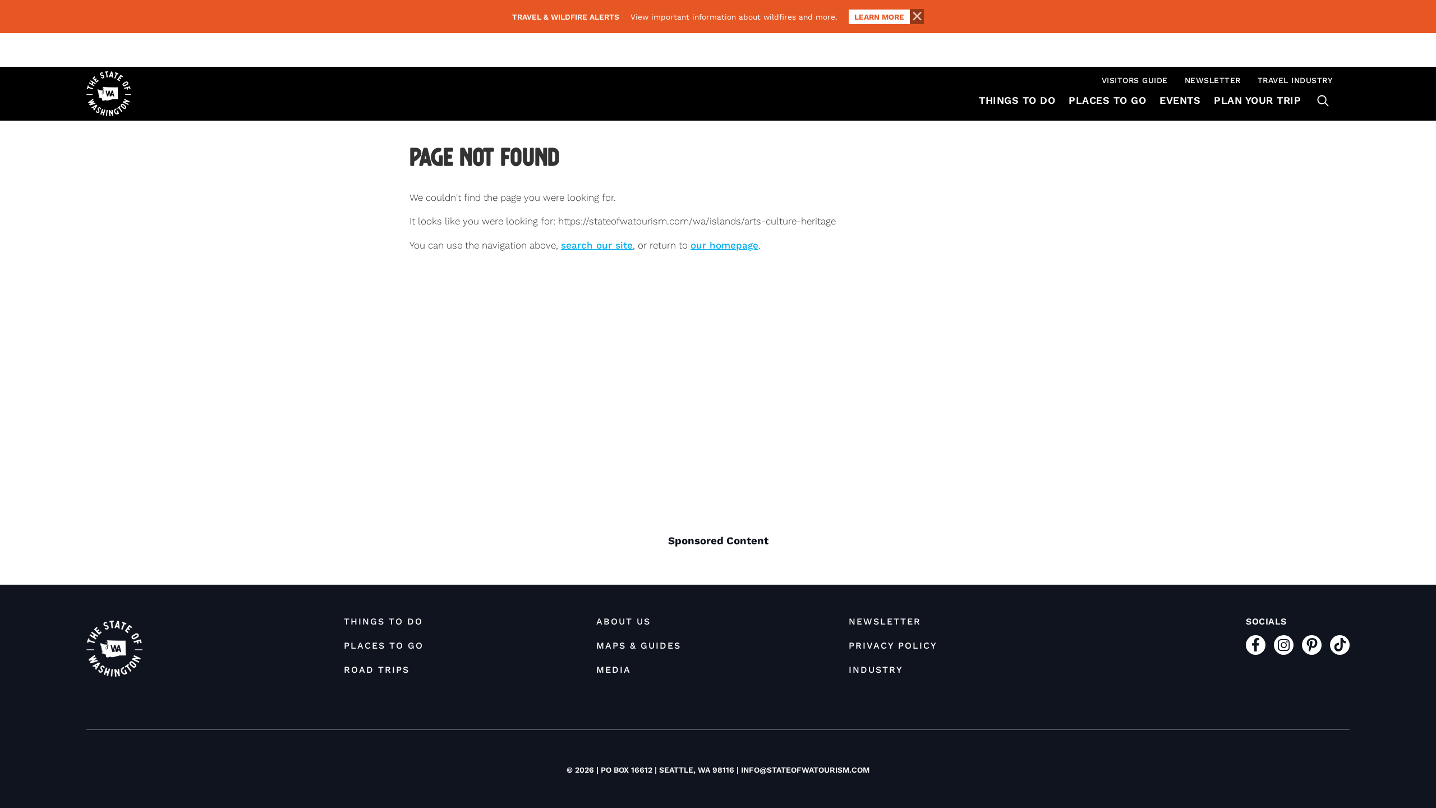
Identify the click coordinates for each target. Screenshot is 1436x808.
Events (1179, 100)
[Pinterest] (1312, 645)
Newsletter (1213, 80)
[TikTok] (1340, 645)
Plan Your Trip (1257, 100)
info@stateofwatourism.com (805, 769)
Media (613, 669)
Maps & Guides (638, 645)
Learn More (879, 16)
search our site (597, 245)
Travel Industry (1295, 80)
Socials (1266, 621)
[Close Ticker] (916, 16)
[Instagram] (1284, 645)
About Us (623, 621)
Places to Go (1107, 100)
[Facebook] (1255, 645)
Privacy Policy (893, 645)
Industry (876, 669)
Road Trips (376, 669)
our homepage (724, 245)
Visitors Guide (1135, 80)
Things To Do (1017, 100)
